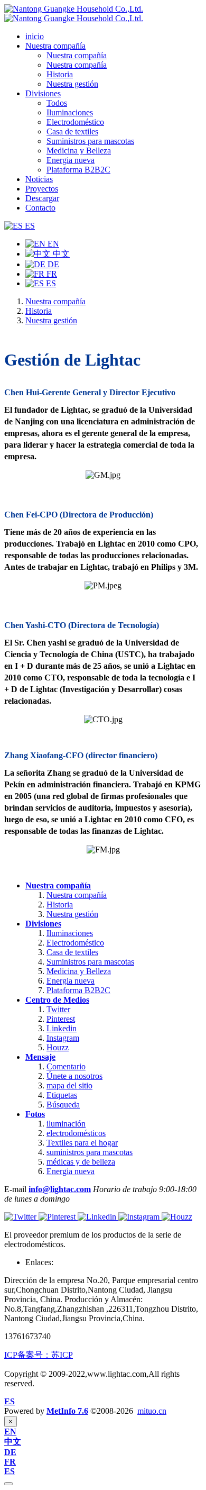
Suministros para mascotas (90, 961)
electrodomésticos (76, 1133)
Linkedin (61, 1028)
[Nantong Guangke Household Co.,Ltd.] (73, 13)
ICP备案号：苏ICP (38, 1354)
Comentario (66, 1066)
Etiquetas (61, 1095)
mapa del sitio (69, 1085)
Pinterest (60, 1018)
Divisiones (43, 923)
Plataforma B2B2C (78, 990)
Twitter (58, 1009)
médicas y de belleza (80, 1161)
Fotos (35, 1114)
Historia (38, 310)
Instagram (62, 1037)
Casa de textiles (72, 952)
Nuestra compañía (55, 301)
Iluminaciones (69, 933)
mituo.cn (151, 1410)
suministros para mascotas (89, 1152)
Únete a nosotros (74, 1075)
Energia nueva (70, 980)
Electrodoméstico (75, 942)
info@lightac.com (60, 1189)
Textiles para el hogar (82, 1142)
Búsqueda (63, 1104)
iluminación (66, 1123)
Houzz (57, 1047)
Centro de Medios (57, 999)
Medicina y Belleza (78, 971)
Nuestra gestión (51, 320)
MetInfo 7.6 (67, 1410)
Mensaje (40, 1056)
